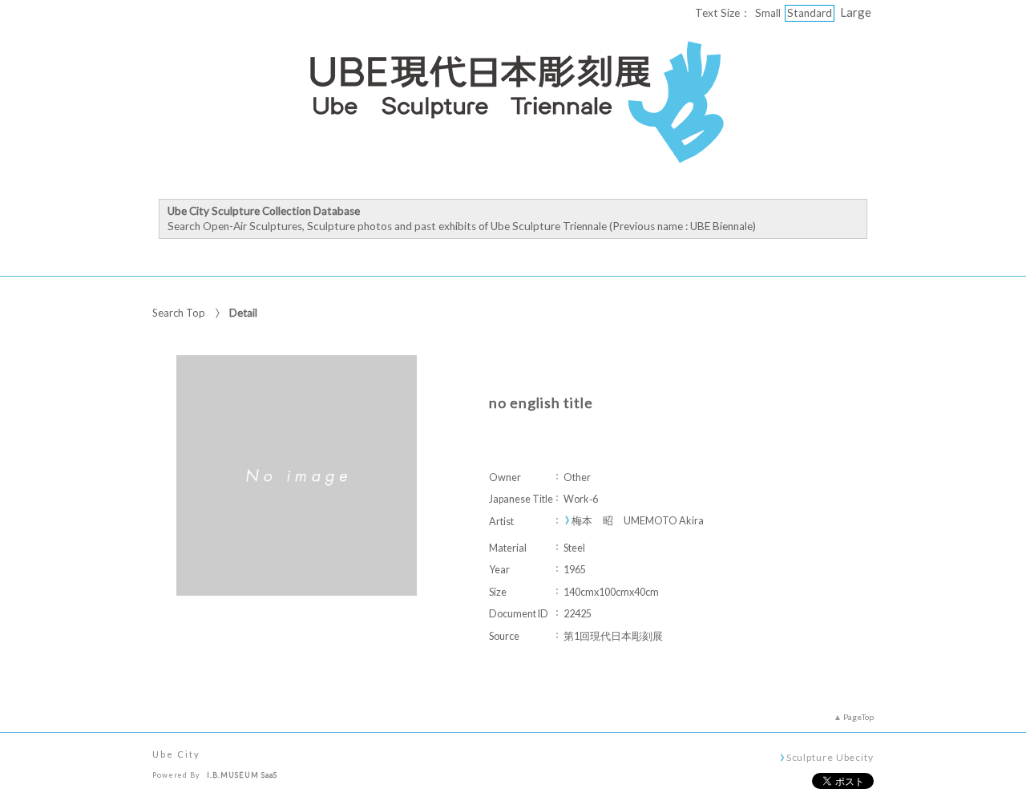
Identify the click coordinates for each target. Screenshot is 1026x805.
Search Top (178, 312)
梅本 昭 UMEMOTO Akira (638, 521)
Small (768, 12)
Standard (809, 12)
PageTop (858, 717)
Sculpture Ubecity (830, 757)
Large (855, 12)
